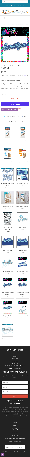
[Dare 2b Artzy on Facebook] (8, 401)
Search (15, 354)
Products (9, 24)
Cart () (14, 5)
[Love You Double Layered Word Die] (15, 44)
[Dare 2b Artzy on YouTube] (12, 401)
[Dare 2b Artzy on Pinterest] (15, 401)
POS (14, 452)
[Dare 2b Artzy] (15, 12)
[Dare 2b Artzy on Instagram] (18, 401)
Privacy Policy (15, 361)
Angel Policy (15, 358)
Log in (8, 5)
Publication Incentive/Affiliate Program (15, 366)
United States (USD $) (14, 447)
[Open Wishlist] (2, 454)
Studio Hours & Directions (15, 368)
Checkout (21, 5)
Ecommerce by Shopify (22, 452)
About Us (15, 356)
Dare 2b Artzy (9, 452)
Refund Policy (15, 363)
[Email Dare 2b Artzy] (21, 401)
